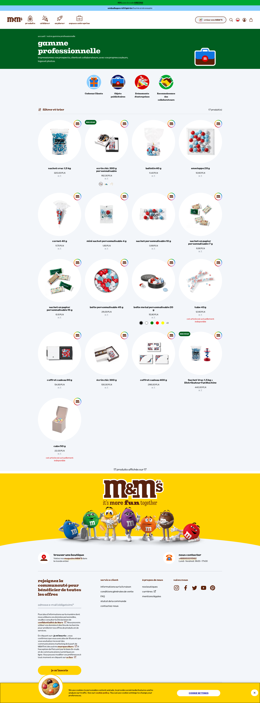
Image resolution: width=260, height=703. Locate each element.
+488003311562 (188, 558)
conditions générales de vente (117, 591)
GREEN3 (138, 3)
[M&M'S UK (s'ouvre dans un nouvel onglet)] (185, 588)
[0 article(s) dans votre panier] (251, 20)
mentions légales (151, 596)
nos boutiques (150, 586)
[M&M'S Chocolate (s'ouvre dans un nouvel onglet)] (212, 588)
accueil (41, 36)
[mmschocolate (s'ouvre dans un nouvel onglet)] (176, 588)
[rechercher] (231, 20)
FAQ (103, 596)
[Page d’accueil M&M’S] (14, 20)
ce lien (69, 657)
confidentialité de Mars (50, 622)
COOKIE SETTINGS (198, 693)
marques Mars (66, 646)
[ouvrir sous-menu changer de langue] (238, 20)
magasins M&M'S (73, 558)
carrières (147, 591)
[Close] (254, 692)
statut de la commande (113, 601)
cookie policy (102, 693)
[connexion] (244, 20)
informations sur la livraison (116, 586)
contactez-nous (109, 606)
